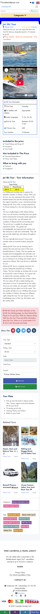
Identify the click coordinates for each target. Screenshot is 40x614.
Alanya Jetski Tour (14, 515)
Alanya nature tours (10, 518)
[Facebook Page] (12, 595)
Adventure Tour (24, 518)
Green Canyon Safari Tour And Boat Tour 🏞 (27, 487)
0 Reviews (34, 27)
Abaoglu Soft (26, 606)
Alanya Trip (25, 526)
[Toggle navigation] (37, 7)
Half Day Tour (26, 522)
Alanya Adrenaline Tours (20, 502)
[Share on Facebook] (28, 331)
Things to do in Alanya (11, 526)
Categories (19, 15)
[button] (37, 2)
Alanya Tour (8, 530)
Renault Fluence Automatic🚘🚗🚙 (10, 487)
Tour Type (6, 340)
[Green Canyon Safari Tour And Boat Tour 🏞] (29, 472)
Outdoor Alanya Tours (11, 506)
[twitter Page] (16, 595)
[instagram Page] (25, 595)
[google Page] (21, 595)
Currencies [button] (6, 6)
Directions (21, 593)
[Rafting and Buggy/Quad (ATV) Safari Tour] (29, 436)
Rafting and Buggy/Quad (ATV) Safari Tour (28, 452)
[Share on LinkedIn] (18, 331)
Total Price (6, 364)
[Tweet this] (23, 331)
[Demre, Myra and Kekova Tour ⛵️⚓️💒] (11, 436)
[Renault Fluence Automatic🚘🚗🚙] (11, 472)
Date (5, 356)
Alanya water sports (28, 515)
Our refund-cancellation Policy (20, 575)
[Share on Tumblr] (34, 331)
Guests (5, 370)
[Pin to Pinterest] (13, 331)
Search (35, 11)
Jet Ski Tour (9, 24)
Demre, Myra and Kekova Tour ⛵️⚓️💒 (10, 451)
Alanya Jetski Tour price (12, 522)
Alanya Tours (9, 27)
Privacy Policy (20, 572)
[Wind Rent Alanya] (9, 2)
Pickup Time (7, 348)
